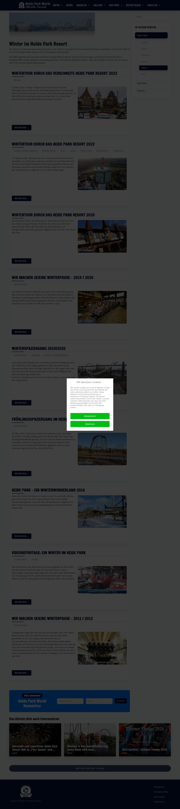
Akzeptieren (90, 416)
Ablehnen (90, 424)
